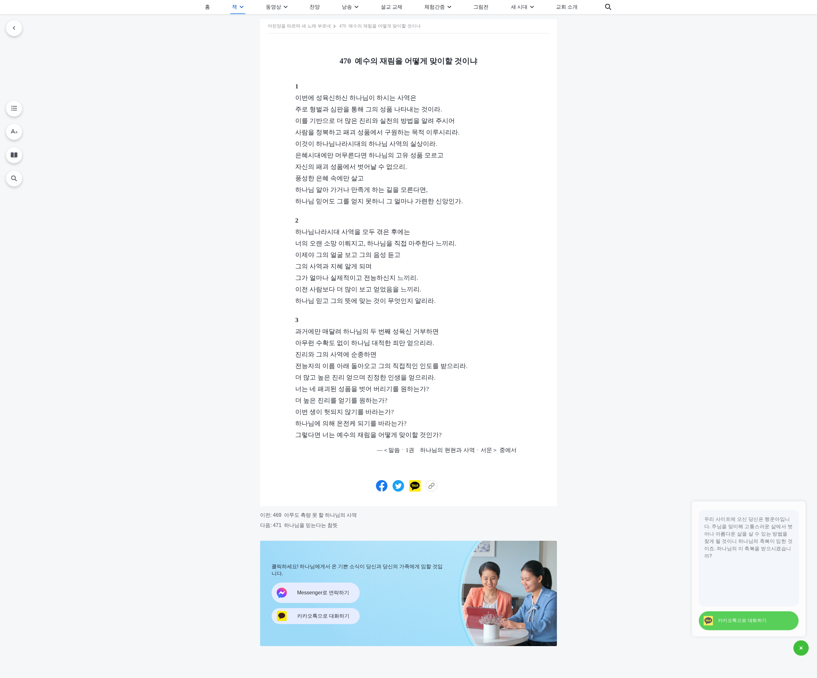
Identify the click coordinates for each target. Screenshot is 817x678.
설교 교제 (391, 7)
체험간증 (434, 7)
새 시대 (519, 7)
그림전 (481, 7)
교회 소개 (567, 7)
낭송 (347, 7)
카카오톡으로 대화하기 (740, 620)
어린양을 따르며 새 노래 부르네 (299, 26)
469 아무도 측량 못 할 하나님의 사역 (315, 515)
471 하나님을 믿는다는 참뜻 (305, 525)
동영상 (273, 7)
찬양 (315, 7)
